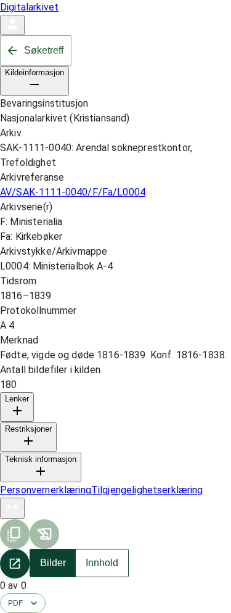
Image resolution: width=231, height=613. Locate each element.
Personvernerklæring (45, 490)
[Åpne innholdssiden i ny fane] (15, 563)
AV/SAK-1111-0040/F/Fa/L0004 (72, 192)
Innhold (102, 562)
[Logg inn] (12, 25)
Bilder (53, 562)
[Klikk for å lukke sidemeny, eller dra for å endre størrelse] (12, 508)
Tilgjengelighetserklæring (147, 490)
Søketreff (43, 50)
